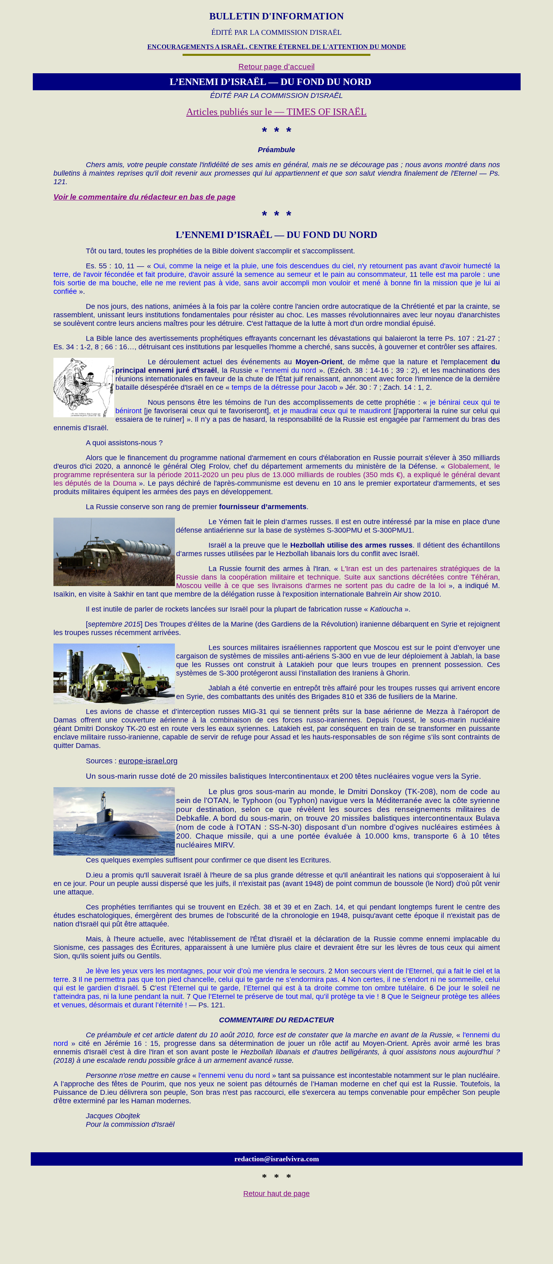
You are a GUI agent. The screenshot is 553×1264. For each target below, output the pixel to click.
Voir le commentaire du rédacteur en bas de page (144, 197)
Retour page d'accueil (276, 66)
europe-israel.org (148, 760)
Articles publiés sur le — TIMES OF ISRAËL (276, 111)
